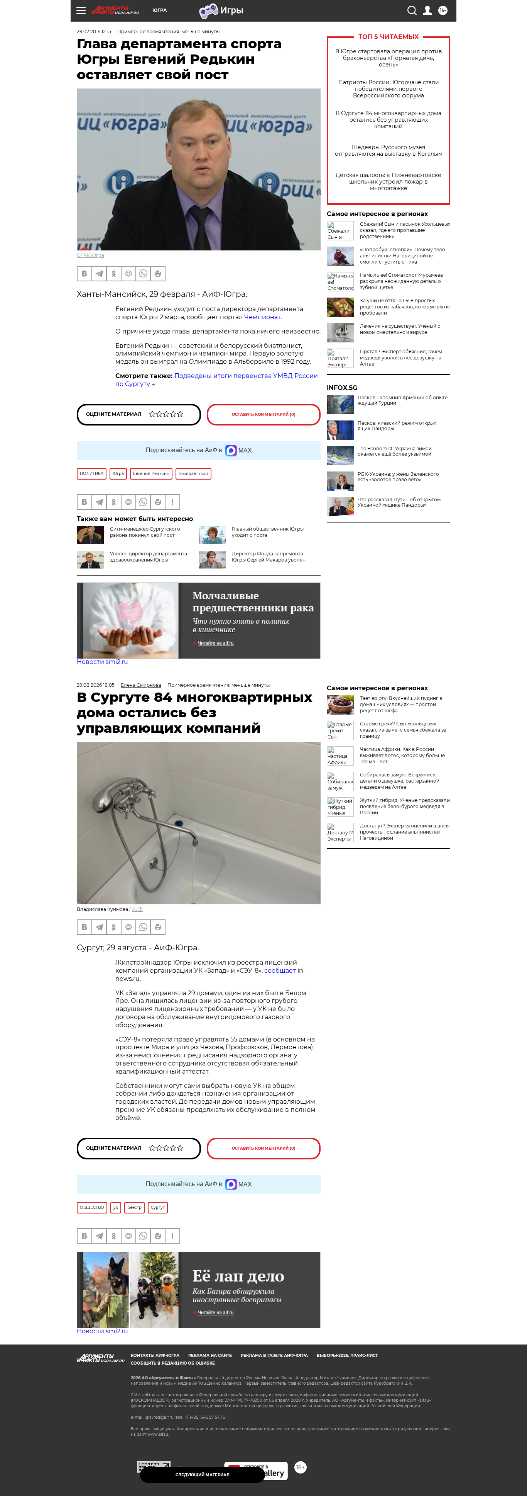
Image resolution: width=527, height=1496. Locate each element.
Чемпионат (262, 317)
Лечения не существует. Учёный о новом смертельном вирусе (400, 329)
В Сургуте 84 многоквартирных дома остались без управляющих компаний (388, 120)
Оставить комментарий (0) (264, 414)
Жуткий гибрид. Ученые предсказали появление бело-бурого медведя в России (405, 806)
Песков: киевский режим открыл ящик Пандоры (397, 425)
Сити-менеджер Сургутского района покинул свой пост (145, 532)
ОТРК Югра (90, 255)
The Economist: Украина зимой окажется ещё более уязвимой (395, 451)
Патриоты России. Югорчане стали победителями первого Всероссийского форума (388, 89)
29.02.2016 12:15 (94, 31)
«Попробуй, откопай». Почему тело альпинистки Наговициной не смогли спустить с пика (402, 256)
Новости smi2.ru (102, 661)
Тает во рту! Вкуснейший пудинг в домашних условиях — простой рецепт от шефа (401, 704)
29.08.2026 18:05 (96, 685)
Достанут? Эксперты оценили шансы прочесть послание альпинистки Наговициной (404, 832)
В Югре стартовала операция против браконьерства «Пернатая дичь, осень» (388, 58)
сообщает (280, 970)
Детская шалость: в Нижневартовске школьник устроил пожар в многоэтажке (388, 182)
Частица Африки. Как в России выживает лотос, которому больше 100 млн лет (402, 755)
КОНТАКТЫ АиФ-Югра (155, 1355)
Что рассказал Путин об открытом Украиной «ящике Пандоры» (399, 502)
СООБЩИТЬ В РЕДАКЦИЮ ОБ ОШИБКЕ (173, 1363)
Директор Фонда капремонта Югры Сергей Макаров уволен (269, 557)
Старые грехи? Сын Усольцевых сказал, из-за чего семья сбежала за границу (403, 730)
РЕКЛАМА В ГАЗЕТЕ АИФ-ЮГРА (274, 1355)
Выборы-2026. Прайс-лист (347, 1355)
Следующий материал (203, 1474)
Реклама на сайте (210, 1355)
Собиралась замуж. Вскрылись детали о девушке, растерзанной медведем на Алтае (399, 781)
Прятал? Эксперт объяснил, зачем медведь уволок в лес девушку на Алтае (401, 358)
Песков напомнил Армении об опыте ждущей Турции (403, 400)
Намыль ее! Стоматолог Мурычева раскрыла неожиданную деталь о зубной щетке (401, 281)
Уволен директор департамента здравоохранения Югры (148, 557)
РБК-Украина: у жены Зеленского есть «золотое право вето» (398, 476)
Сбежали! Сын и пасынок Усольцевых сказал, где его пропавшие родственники (405, 230)
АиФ (137, 909)
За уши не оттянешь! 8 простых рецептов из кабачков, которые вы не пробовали (405, 307)
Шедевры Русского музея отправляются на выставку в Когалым (389, 150)
